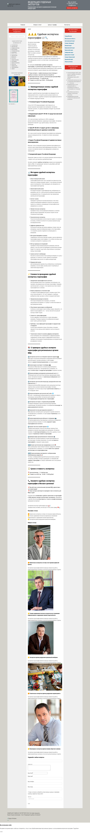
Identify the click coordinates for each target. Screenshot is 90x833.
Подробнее (76, 828)
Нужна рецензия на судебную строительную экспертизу (73, 93)
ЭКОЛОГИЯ (13, 64)
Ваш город (30, 786)
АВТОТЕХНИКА (14, 49)
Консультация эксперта (73, 67)
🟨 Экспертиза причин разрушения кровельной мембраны (42, 519)
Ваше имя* (30, 776)
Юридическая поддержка (17, 30)
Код (31, 764)
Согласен (1, 831)
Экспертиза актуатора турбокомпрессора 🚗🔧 (39, 505)
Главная (22, 25)
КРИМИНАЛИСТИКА (15, 48)
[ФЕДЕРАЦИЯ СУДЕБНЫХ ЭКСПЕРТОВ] (16, 6)
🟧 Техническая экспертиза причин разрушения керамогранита (44, 693)
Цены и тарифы (52, 25)
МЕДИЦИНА (13, 57)
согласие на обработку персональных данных (43, 792)
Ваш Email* (30, 773)
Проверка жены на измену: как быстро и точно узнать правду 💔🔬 (44, 507)
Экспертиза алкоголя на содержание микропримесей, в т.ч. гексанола (74, 81)
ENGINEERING (14, 52)
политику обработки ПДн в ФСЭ (35, 794)
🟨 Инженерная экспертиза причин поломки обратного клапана (44, 749)
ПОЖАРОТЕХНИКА (15, 60)
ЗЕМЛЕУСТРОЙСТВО (15, 63)
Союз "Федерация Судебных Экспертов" (30, 815)
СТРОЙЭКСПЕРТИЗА (15, 51)
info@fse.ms (72, 5)
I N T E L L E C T (14, 54)
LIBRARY (29, 29)
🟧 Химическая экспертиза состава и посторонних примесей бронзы (44, 514)
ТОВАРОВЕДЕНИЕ (14, 67)
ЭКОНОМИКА (14, 61)
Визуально (29, 764)
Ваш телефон (31, 781)
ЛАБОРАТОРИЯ (14, 55)
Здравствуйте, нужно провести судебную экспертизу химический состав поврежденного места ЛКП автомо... (74, 75)
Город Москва (68, 36)
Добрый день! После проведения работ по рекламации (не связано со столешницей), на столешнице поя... (73, 87)
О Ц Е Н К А (13, 58)
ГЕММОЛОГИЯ (14, 65)
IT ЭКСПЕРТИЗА (14, 45)
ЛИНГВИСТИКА (14, 46)
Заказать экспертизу (72, 8)
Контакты (67, 25)
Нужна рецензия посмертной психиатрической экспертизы (73, 98)
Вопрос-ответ (38, 25)
